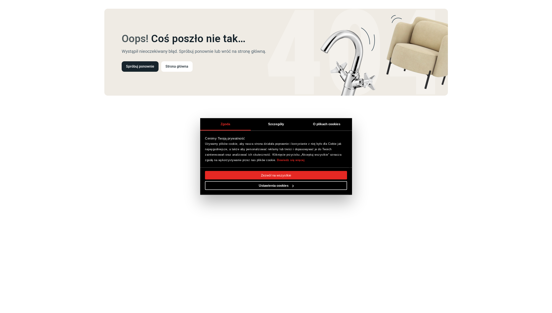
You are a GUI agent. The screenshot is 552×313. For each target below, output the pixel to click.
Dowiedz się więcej (291, 159)
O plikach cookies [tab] (326, 124)
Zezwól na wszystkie (276, 175)
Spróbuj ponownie (140, 66)
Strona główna (176, 66)
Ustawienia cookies (273, 185)
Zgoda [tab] (225, 124)
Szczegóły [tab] (276, 124)
